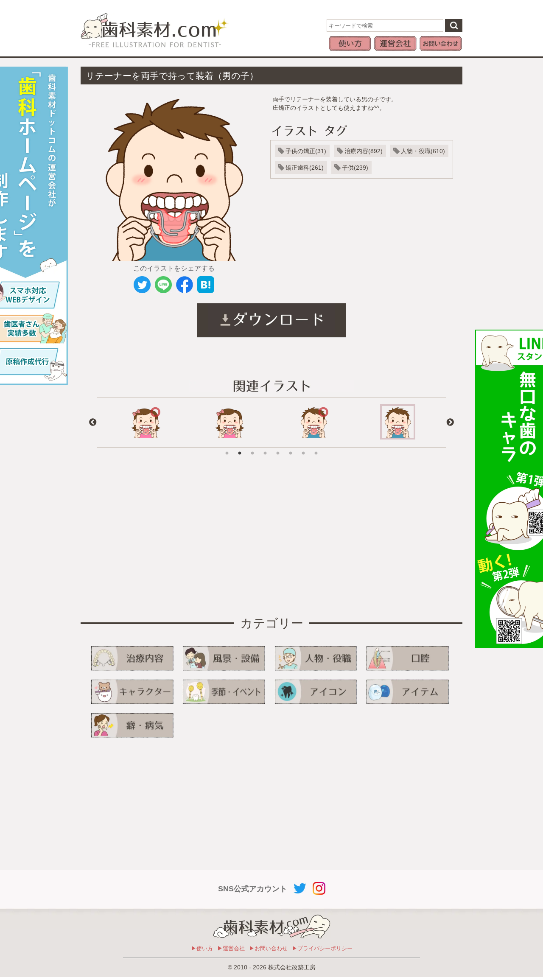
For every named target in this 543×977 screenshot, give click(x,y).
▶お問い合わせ (268, 948)
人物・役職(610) (423, 151)
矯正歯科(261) (304, 167)
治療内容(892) (363, 151)
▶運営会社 (231, 948)
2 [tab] (239, 447)
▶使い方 (202, 948)
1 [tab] (227, 447)
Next (450, 422)
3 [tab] (252, 447)
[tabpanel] (146, 422)
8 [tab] (316, 447)
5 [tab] (278, 447)
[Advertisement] (165, 536)
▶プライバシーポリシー (322, 948)
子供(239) (355, 167)
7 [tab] (303, 447)
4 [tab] (265, 447)
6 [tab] (290, 447)
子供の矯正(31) (305, 151)
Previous (93, 422)
